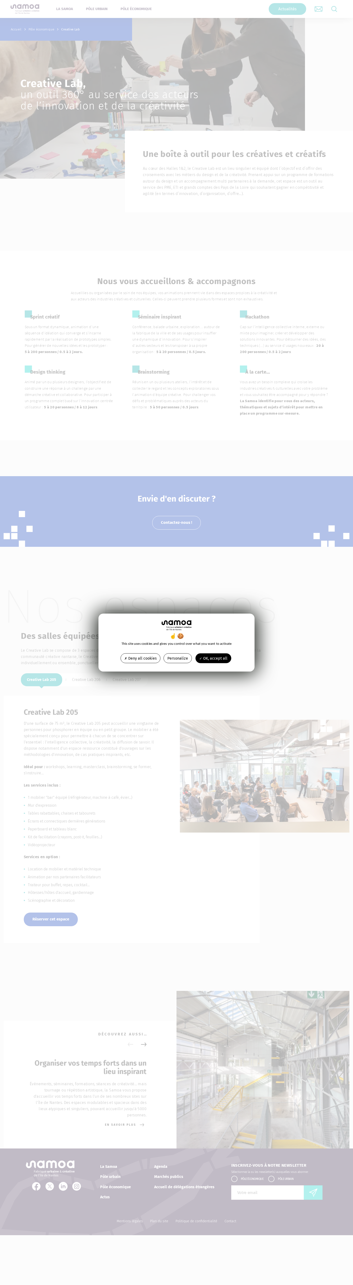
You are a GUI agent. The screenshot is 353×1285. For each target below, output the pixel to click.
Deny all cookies (142, 658)
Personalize (177, 658)
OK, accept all (214, 658)
